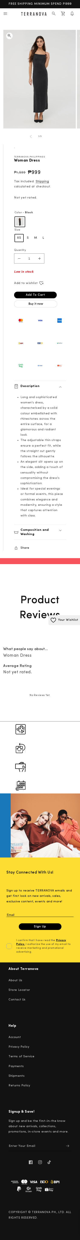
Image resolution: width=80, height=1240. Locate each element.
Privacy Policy (19, 1047)
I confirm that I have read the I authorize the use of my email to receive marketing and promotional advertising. (43, 946)
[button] (5, 13)
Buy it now (35, 304)
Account (15, 1037)
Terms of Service (22, 1056)
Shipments (17, 1076)
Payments (16, 1066)
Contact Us (17, 999)
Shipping (42, 181)
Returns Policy (19, 1085)
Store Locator (19, 990)
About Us (15, 980)
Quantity (20, 250)
